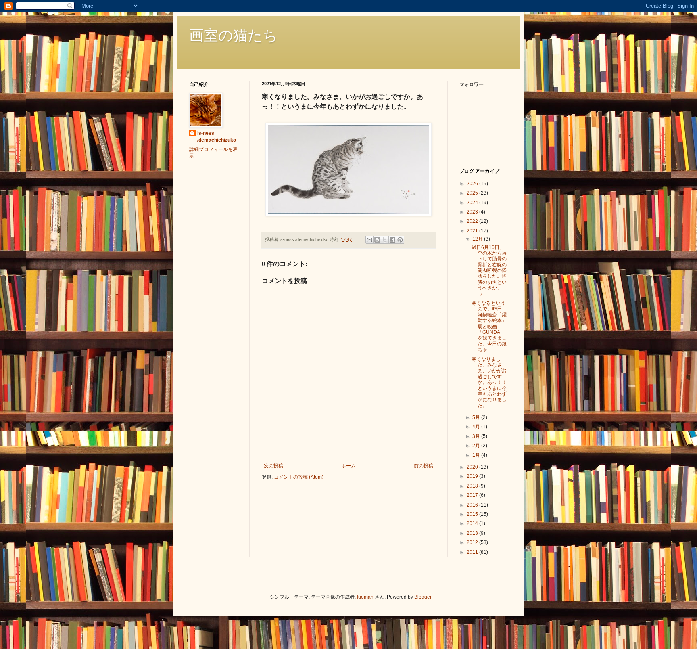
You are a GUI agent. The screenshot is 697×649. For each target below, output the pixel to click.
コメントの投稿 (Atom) (298, 477)
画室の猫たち (233, 34)
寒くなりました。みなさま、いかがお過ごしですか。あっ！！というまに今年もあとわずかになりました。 (489, 382)
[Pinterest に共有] (400, 240)
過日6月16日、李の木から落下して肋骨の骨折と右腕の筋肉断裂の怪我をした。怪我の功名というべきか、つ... (489, 271)
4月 (476, 426)
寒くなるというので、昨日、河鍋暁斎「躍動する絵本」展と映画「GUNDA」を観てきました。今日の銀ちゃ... (489, 326)
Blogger (422, 597)
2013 (473, 533)
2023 (473, 212)
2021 (473, 231)
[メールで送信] (369, 240)
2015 (473, 514)
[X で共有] (385, 240)
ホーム (348, 466)
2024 (473, 202)
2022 (473, 221)
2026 (473, 183)
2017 (473, 495)
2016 (473, 505)
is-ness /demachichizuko (216, 136)
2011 (473, 552)
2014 (473, 523)
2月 (476, 445)
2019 (473, 476)
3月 (476, 436)
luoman (365, 597)
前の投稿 (423, 466)
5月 (476, 417)
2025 (473, 193)
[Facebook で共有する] (392, 240)
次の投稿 (273, 466)
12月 (478, 239)
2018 (473, 486)
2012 (473, 542)
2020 (473, 467)
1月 (476, 455)
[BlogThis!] (377, 240)
